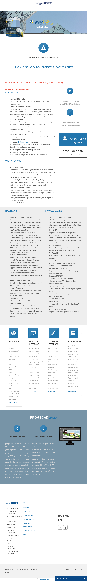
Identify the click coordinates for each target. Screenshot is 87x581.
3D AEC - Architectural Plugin (11, 541)
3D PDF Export (12, 527)
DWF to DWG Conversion (11, 531)
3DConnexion (22, 142)
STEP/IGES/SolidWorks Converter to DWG (14, 518)
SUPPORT (26, 503)
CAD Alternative (12, 508)
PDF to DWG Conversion (11, 512)
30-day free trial (62, 578)
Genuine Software (13, 535)
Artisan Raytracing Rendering (13, 553)
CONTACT (26, 507)
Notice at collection (44, 579)
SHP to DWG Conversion (11, 523)
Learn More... (13, 402)
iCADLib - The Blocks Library (11, 547)
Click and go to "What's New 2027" (44, 67)
